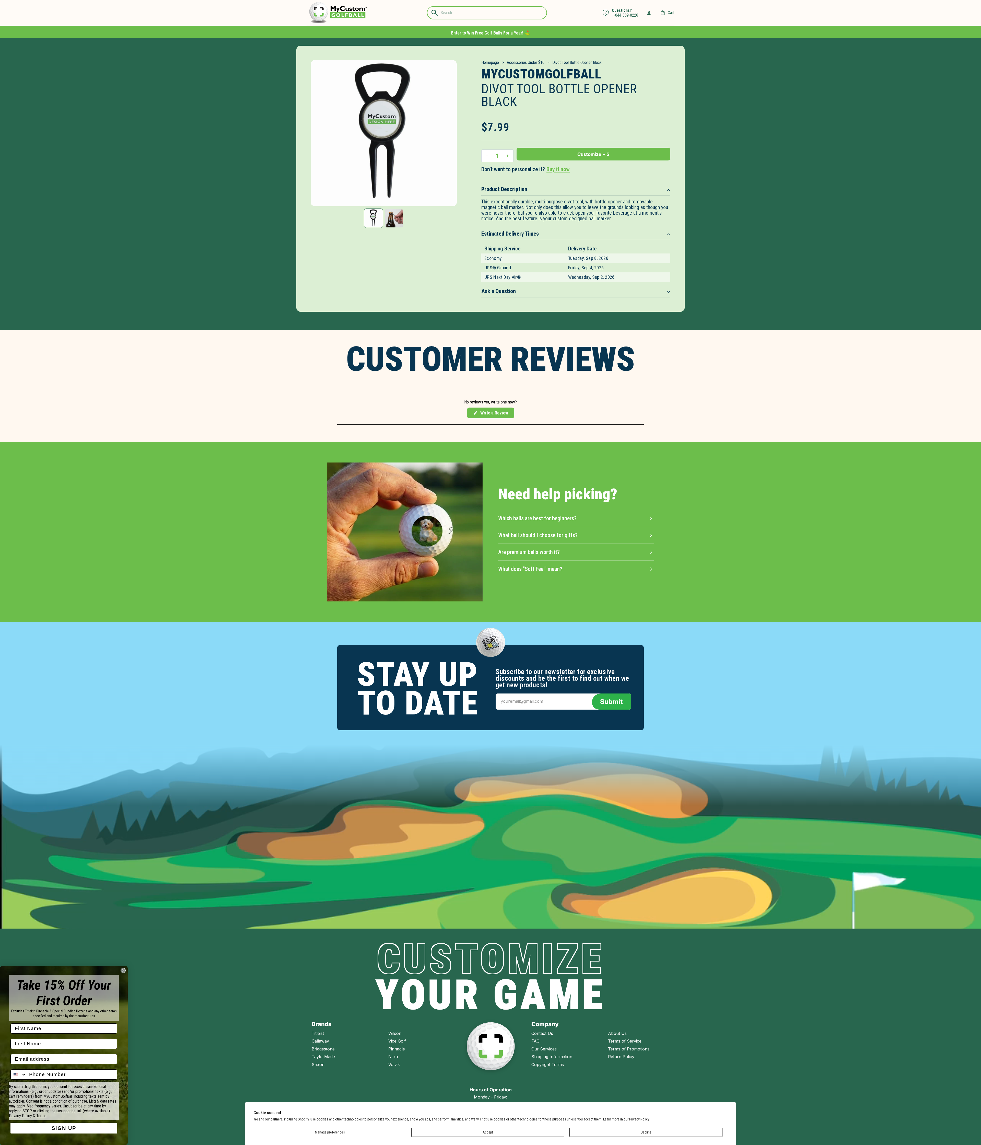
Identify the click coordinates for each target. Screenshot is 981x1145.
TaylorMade (323, 1056)
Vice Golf (397, 1041)
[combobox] (19, 1074)
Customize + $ (593, 154)
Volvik (394, 1064)
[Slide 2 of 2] (394, 218)
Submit (611, 701)
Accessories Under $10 (525, 62)
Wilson (394, 1033)
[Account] (649, 12)
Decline (646, 1132)
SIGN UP (64, 1128)
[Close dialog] (123, 970)
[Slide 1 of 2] (373, 218)
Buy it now (558, 169)
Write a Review (490, 414)
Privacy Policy (639, 1119)
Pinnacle (396, 1048)
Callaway (320, 1041)
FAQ (535, 1041)
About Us (617, 1033)
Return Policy (621, 1056)
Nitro (393, 1056)
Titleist (318, 1033)
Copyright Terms (547, 1064)
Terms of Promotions (628, 1048)
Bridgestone (323, 1048)
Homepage (490, 62)
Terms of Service (624, 1041)
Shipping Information (551, 1056)
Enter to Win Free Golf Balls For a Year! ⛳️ (490, 33)
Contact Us (542, 1033)
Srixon (318, 1064)
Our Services (544, 1048)
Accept (488, 1132)
